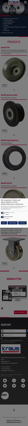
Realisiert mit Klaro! (24, 225)
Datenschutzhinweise (5, 209)
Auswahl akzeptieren (12, 222)
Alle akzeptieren (22, 222)
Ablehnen (4, 222)
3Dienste (7, 214)
